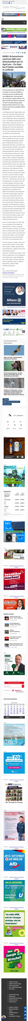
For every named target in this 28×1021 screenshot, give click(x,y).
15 (5, 711)
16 (8, 711)
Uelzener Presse (14, 1016)
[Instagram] (5, 3)
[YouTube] (9, 3)
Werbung (12, 996)
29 (5, 715)
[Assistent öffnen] (3, 1017)
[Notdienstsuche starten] (23, 686)
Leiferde (13, 52)
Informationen (14, 985)
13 (20, 708)
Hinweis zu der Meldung (8, 272)
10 (11, 708)
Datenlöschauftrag (15, 998)
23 (8, 713)
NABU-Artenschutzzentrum (11, 402)
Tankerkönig (8, 514)
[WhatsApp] (11, 3)
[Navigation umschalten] (2, 19)
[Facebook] (3, 3)
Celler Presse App (15, 984)
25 (14, 713)
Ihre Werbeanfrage (15, 987)
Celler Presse (13, 982)
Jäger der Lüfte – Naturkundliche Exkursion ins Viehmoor (13, 358)
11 (14, 708)
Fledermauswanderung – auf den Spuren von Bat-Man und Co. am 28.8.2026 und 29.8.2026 (13, 374)
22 (5, 713)
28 (23, 713)
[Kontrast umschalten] (25, 1014)
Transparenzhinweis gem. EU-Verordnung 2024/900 (16, 32)
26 (17, 713)
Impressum (13, 1002)
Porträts (12, 989)
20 (20, 711)
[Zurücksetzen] (25, 1018)
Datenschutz (13, 1000)
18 (14, 711)
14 (23, 708)
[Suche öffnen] (24, 22)
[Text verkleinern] (25, 1011)
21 (23, 711)
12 (17, 708)
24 (11, 713)
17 (11, 711)
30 (8, 715)
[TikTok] (7, 3)
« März (7, 717)
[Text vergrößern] (25, 1008)
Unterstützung (14, 994)
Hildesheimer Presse (13, 1013)
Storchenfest (7, 404)
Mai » (21, 717)
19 (17, 711)
